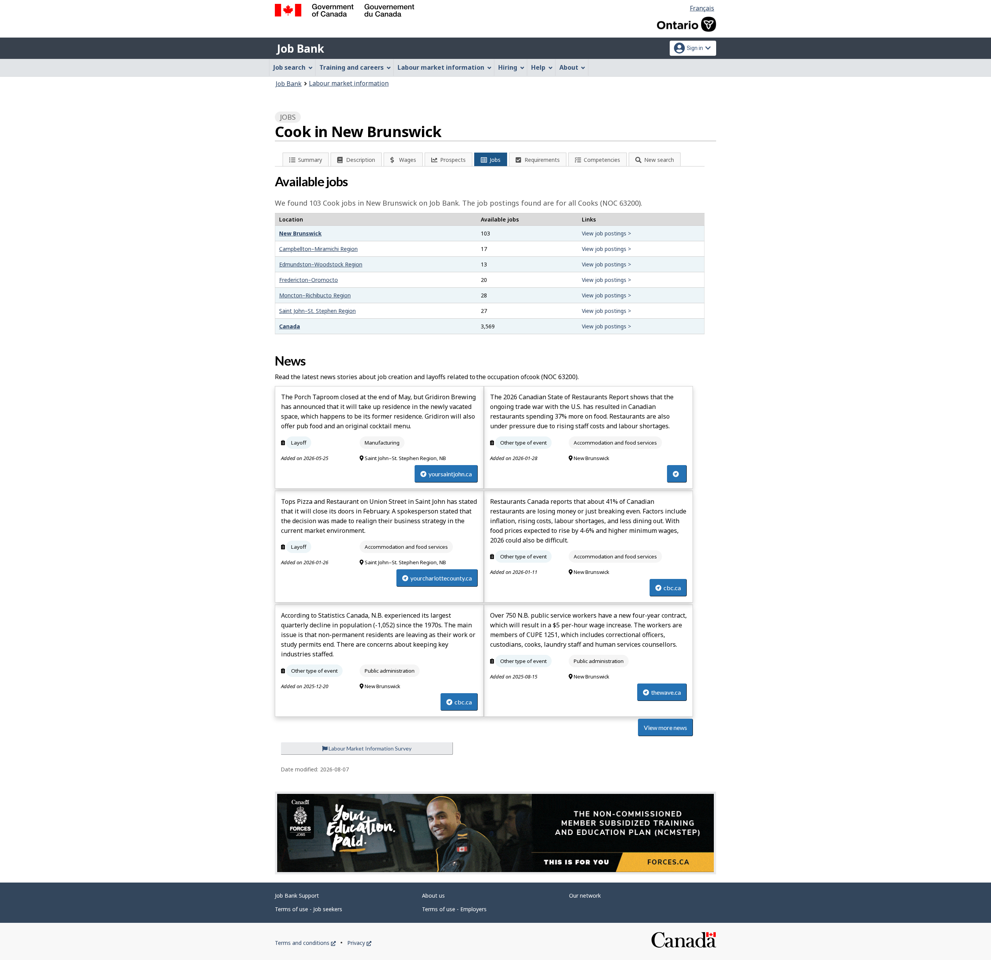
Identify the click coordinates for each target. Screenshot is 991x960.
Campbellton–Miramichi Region (318, 248)
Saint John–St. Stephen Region (317, 310)
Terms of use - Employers (454, 909)
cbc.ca (672, 587)
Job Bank (300, 48)
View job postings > (606, 233)
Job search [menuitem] (289, 67)
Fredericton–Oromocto (308, 279)
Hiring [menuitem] (507, 67)
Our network (585, 895)
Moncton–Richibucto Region (315, 295)
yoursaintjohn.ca (450, 473)
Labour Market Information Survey (369, 748)
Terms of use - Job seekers (308, 909)
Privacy (359, 942)
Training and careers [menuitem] (351, 67)
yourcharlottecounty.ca (441, 578)
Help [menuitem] (538, 67)
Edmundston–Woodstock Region (320, 264)
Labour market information (349, 83)
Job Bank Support (297, 895)
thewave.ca (666, 692)
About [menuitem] (568, 67)
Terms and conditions (305, 942)
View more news (665, 727)
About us (433, 895)
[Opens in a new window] (495, 833)
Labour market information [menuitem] (441, 67)
